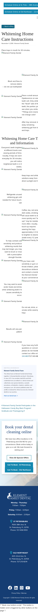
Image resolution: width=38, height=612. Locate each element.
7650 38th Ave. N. (19, 524)
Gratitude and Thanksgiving (13, 411)
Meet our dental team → (11, 396)
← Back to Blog (8, 26)
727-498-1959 (22, 530)
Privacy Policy (16, 593)
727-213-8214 (22, 561)
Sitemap (23, 593)
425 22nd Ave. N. (19, 556)
